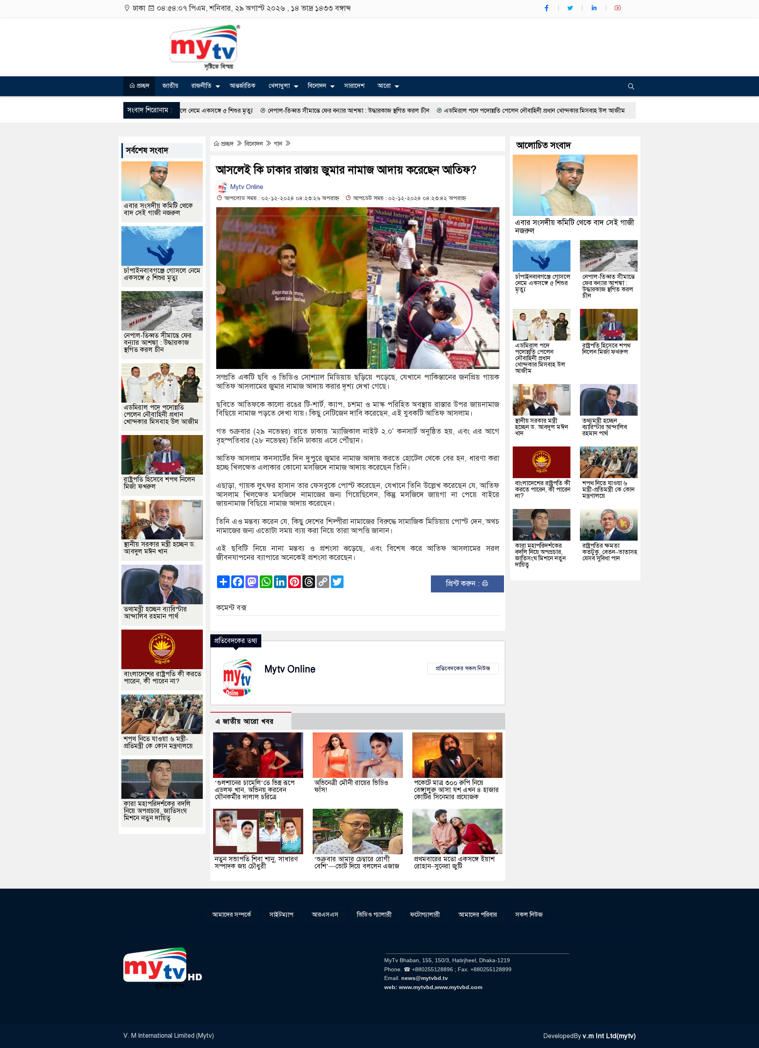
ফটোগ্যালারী (425, 915)
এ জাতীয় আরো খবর (244, 721)
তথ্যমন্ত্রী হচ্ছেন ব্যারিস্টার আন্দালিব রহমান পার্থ (155, 612)
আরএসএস (325, 915)
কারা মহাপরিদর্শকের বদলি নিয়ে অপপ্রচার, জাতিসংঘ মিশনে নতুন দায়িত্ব (157, 811)
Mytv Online (246, 187)
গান (279, 144)
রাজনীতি (201, 86)
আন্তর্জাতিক (242, 86)
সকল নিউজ (529, 915)
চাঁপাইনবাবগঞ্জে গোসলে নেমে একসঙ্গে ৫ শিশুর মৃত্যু (162, 274)
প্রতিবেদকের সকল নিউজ (463, 668)
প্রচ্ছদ (142, 86)
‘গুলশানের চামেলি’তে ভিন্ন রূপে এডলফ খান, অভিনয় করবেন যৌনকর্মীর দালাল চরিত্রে (255, 790)
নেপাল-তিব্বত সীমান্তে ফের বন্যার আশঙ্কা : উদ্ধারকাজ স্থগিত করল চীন (279, 111)
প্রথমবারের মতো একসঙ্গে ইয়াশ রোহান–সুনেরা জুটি (454, 862)
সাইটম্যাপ (281, 915)
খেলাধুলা (279, 86)
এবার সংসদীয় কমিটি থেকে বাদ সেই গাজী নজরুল (158, 209)
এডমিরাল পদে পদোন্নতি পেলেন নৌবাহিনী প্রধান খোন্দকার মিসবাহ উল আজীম (465, 111)
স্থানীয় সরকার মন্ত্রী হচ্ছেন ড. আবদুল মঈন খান (160, 548)
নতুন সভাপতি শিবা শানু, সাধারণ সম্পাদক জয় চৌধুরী (256, 862)
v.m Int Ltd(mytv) (609, 1036)
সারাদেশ (354, 86)
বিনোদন (317, 86)
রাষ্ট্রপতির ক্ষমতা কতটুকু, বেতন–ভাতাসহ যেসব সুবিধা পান (609, 552)
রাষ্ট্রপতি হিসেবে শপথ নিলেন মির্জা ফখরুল (159, 483)
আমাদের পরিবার (478, 915)
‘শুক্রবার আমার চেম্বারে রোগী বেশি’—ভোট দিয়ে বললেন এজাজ (356, 862)
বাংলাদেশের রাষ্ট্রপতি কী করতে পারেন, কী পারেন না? (162, 677)
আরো (384, 86)
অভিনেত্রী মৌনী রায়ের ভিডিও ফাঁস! (351, 786)
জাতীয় (170, 86)
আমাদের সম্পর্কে (231, 915)
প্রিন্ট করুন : (463, 583)
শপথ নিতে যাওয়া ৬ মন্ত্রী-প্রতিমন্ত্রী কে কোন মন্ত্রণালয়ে (158, 742)
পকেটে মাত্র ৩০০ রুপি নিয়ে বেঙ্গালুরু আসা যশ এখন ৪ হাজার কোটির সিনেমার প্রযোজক (456, 790)
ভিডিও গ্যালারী (374, 915)
